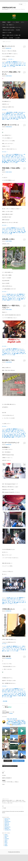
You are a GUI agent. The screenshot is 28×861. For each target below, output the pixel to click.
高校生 (7, 162)
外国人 (13, 160)
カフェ (5, 64)
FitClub (6, 842)
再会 (4, 434)
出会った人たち (9, 154)
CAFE (3, 63)
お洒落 (12, 156)
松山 (22, 65)
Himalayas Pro (7, 827)
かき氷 (15, 156)
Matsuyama (16, 63)
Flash (6, 837)
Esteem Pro (7, 824)
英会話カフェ (18, 161)
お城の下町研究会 (9, 112)
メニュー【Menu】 (16, 22)
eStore (6, 841)
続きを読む (11, 59)
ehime (10, 63)
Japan (12, 114)
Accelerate (7, 838)
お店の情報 (11, 37)
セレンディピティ (18, 64)
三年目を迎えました (8, 609)
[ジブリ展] (6, 747)
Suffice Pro (7, 823)
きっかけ (20, 63)
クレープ (8, 64)
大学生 (21, 160)
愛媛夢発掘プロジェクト (17, 61)
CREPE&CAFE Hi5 (9, 7)
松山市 (20, 118)
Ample (6, 844)
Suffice (6, 840)
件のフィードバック (21, 437)
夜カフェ (6, 118)
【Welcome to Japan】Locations (8, 29)
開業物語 (4, 22)
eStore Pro (7, 825)
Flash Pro (6, 820)
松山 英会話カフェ (10, 24)
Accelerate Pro (7, 821)
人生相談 (18, 117)
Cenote (6, 834)
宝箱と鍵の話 (6, 656)
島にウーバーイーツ (8, 46)
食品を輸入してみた (8, 360)
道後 (4, 437)
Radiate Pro (7, 828)
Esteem (6, 845)
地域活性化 (12, 65)
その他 (19, 112)
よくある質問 (17, 37)
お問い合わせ (4, 37)
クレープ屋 (13, 64)
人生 (5, 65)
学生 (24, 160)
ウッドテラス (10, 115)
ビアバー (22, 22)
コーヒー (20, 157)
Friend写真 (18, 29)
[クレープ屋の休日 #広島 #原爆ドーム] (14, 739)
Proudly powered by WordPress (14, 852)
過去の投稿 (4, 701)
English (6, 114)
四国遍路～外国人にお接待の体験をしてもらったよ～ (11, 27)
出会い (8, 65)
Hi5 (12, 63)
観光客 (5, 66)
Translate (11, 713)
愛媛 (17, 65)
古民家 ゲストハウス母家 (6, 32)
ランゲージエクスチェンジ (10, 442)
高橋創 (13, 437)
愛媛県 (20, 65)
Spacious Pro (7, 818)
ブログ (3, 24)
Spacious (6, 836)
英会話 (23, 118)
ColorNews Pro (8, 829)
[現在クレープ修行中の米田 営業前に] (6, 739)
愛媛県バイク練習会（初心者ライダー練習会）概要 (11, 35)
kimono (15, 114)
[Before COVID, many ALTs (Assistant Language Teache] (22, 739)
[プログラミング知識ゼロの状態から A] (14, 747)
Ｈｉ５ (8, 66)
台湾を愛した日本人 (8, 239)
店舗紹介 (9, 22)
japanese (22, 430)
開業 (4, 162)
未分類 (23, 646)
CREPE (6, 63)
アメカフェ (6, 115)
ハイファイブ (11, 117)
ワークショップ (15, 159)
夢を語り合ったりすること (10, 125)
